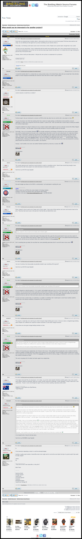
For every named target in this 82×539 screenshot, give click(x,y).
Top (3, 68)
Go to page (73, 31)
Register (9, 17)
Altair (22, 61)
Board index (4, 25)
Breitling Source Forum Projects (23, 25)
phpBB (37, 537)
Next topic (78, 34)
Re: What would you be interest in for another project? (31, 71)
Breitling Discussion (12, 25)
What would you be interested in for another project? (22, 27)
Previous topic (72, 34)
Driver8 (17, 65)
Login (4, 17)
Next (79, 31)
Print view (5, 34)
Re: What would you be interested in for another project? (31, 115)
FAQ (79, 19)
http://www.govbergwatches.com (34, 193)
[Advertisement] (41, 10)
